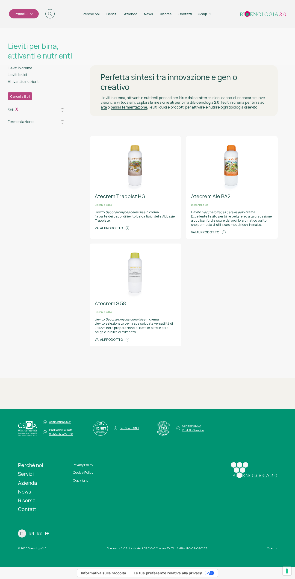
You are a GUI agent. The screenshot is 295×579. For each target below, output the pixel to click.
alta (104, 107)
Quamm (272, 548)
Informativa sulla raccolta (103, 573)
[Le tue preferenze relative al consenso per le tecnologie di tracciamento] (287, 571)
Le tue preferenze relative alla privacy (168, 573)
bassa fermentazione (129, 107)
